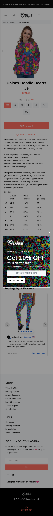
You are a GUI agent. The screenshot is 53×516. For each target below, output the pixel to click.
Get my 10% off (16, 281)
